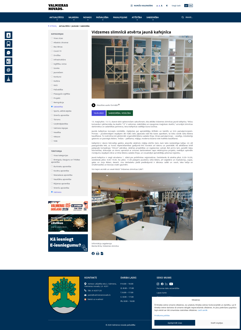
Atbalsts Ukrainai (61, 42)
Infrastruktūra (60, 59)
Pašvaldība (102, 17)
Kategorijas (57, 34)
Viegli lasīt (176, 5)
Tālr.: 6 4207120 (95, 290)
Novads (87, 17)
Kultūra (57, 81)
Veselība (57, 132)
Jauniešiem (58, 72)
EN (190, 5)
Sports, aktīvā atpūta (62, 111)
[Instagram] (159, 283)
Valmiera (73, 17)
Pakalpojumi (120, 17)
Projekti (57, 98)
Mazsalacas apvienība (63, 175)
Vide (55, 141)
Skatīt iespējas (217, 323)
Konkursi (57, 76)
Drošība (57, 55)
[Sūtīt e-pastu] (86, 295)
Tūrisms (57, 119)
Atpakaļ (53, 26)
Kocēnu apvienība (61, 170)
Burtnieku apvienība (62, 166)
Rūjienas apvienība (62, 183)
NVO (56, 85)
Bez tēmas (58, 46)
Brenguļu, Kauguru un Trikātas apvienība (65, 160)
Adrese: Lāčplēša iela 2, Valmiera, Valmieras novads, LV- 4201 (100, 284)
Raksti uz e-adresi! (95, 299)
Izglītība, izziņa (60, 64)
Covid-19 (57, 51)
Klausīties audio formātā (107, 105)
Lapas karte (162, 292)
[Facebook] (94, 254)
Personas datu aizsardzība (168, 288)
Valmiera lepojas (61, 128)
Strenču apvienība (61, 115)
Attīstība (137, 17)
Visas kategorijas (61, 155)
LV (186, 5)
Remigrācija (59, 102)
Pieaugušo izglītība (62, 94)
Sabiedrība (152, 17)
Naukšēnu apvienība (62, 179)
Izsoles (56, 68)
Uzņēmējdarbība (61, 123)
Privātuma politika (162, 315)
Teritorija (56, 151)
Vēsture (57, 136)
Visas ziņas (58, 38)
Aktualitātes (56, 17)
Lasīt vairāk (202, 310)
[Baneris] (68, 205)
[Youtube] (172, 283)
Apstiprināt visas (175, 323)
